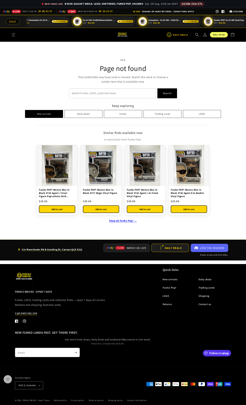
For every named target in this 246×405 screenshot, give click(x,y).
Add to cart (57, 209)
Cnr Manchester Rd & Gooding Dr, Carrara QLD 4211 (50, 251)
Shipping (203, 296)
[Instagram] (217, 11)
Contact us (204, 304)
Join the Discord (212, 248)
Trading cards (162, 113)
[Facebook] (223, 11)
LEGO (202, 113)
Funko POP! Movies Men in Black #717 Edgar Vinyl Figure (100, 191)
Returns (167, 304)
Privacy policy (77, 400)
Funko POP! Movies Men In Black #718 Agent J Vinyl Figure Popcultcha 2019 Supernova (54, 193)
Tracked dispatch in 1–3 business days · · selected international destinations (163, 11)
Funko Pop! (169, 287)
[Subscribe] (76, 352)
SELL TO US (219, 34)
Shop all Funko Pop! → (123, 220)
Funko (123, 113)
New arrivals (44, 113)
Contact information (137, 400)
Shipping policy (115, 400)
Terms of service (96, 400)
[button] (13, 35)
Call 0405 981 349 (26, 313)
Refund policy (60, 400)
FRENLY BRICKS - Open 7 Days (36, 400)
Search (167, 93)
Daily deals (83, 113)
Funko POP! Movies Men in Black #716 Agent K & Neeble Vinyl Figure (187, 193)
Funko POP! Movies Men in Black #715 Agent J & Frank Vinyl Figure (142, 193)
